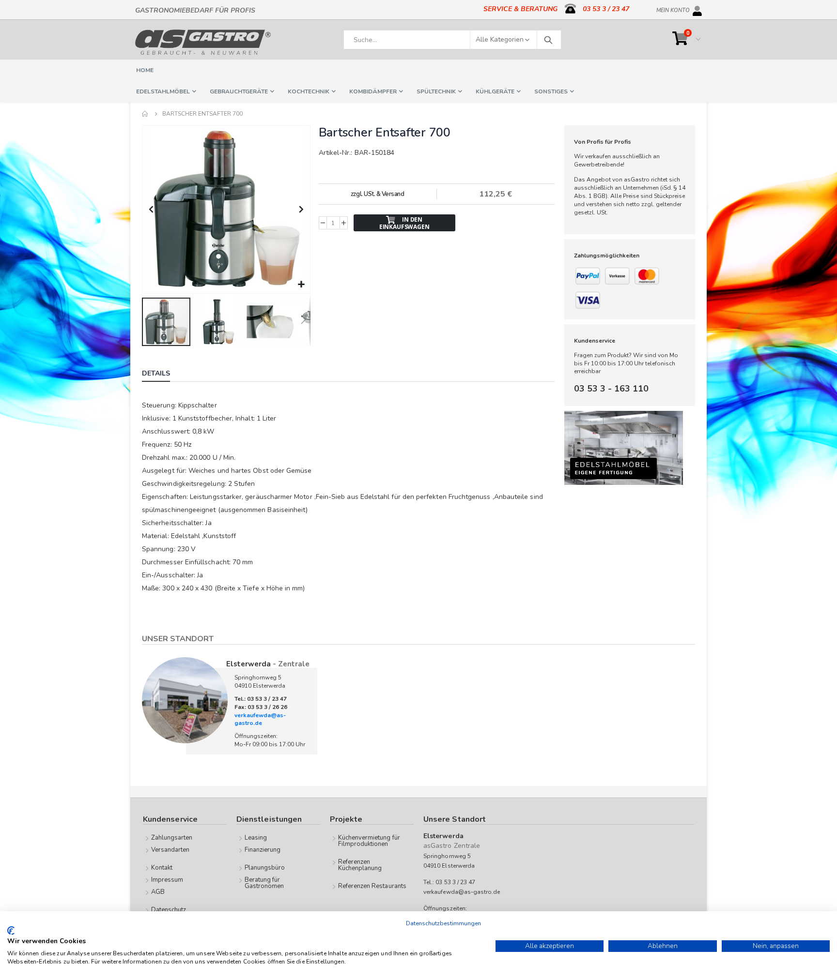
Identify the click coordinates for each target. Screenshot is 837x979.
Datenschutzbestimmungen (443, 923)
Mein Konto (673, 9)
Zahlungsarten (172, 837)
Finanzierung (263, 849)
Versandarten (170, 849)
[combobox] (452, 39)
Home (145, 114)
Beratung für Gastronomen (264, 882)
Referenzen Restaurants (372, 886)
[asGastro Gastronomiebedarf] (203, 42)
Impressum (167, 879)
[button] (301, 284)
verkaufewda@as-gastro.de (260, 719)
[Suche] (547, 39)
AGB (158, 892)
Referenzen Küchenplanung (360, 865)
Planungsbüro (265, 867)
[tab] (163, 374)
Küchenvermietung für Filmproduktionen (369, 840)
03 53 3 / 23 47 (606, 9)
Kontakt (161, 867)
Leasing (256, 837)
